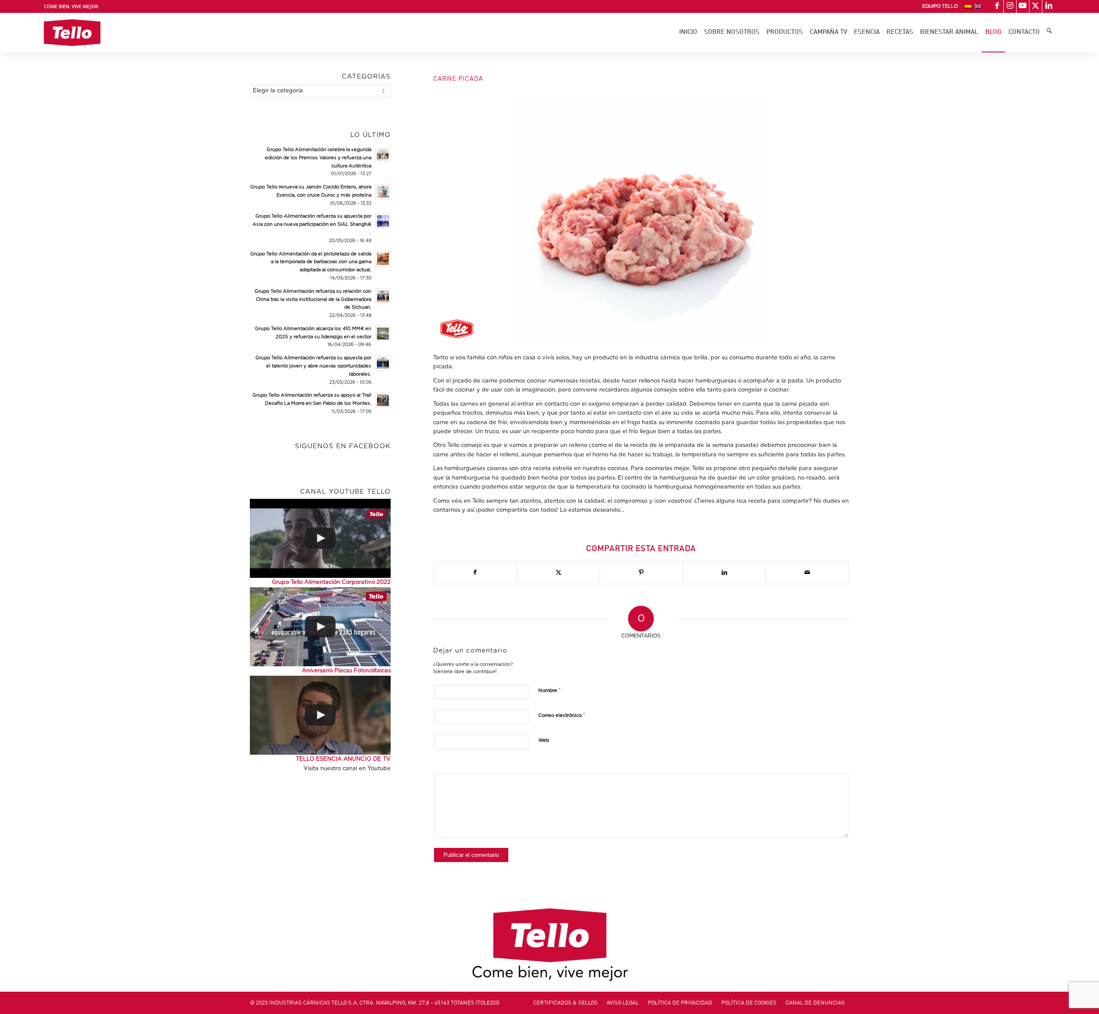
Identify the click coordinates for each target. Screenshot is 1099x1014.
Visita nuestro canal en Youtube (347, 768)
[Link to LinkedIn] (1048, 6)
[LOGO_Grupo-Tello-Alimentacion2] (72, 32)
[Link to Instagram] (1010, 6)
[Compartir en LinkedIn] (724, 573)
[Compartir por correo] (807, 573)
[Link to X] (1035, 6)
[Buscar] (1049, 32)
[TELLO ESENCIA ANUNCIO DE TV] (320, 715)
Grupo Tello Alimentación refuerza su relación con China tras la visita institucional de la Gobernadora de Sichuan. (313, 299)
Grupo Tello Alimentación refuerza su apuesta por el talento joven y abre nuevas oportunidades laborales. (313, 365)
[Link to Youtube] (1023, 6)
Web (543, 740)
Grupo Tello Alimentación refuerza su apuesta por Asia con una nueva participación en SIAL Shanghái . (311, 224)
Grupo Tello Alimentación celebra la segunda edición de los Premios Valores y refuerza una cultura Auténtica (318, 157)
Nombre (549, 690)
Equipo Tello (940, 6)
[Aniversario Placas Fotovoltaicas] (320, 626)
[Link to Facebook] (997, 6)
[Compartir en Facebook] (475, 573)
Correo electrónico (562, 715)
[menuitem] (940, 6)
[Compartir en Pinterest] (641, 573)
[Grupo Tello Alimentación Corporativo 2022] (320, 538)
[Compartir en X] (558, 573)
